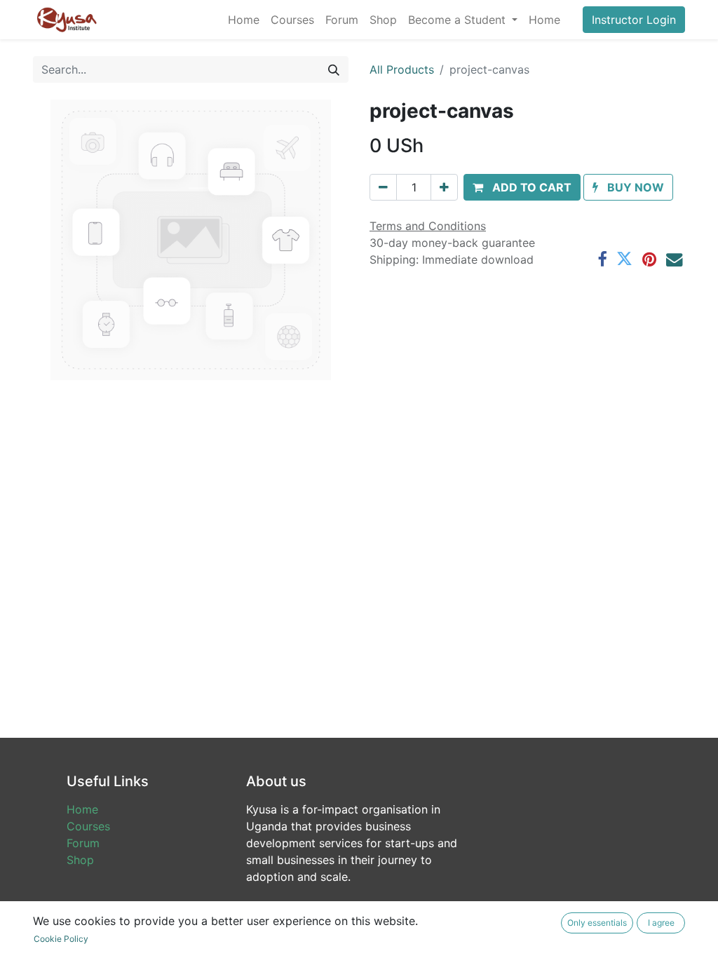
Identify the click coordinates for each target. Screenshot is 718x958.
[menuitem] (243, 20)
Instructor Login (634, 20)
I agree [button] (661, 922)
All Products (402, 69)
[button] (522, 187)
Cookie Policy (61, 938)
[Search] (333, 69)
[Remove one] (383, 187)
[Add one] (444, 187)
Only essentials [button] (597, 922)
